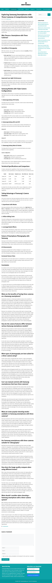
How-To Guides (21, 9)
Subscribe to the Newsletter (33, 575)
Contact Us (32, 9)
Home (2, 9)
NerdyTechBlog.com (24, 581)
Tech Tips (7, 9)
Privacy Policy (38, 9)
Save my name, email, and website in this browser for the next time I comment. (18, 556)
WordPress (35, 581)
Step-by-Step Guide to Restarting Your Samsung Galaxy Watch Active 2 (43, 53)
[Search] (49, 14)
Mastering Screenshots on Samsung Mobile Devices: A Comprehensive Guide (43, 24)
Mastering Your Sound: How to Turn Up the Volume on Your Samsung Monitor (44, 36)
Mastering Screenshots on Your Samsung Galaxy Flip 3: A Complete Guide (44, 42)
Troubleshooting (13, 9)
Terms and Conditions (47, 9)
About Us (27, 9)
